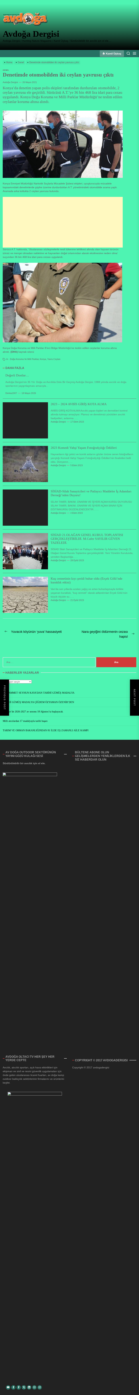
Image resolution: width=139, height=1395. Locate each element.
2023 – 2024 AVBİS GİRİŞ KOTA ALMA (79, 404)
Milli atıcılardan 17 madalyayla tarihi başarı (25, 721)
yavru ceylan (53, 359)
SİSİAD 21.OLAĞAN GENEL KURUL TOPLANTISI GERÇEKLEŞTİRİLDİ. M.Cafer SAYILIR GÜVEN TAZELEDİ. (87, 539)
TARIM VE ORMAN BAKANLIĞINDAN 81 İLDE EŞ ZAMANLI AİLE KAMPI (46, 730)
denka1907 (11, 393)
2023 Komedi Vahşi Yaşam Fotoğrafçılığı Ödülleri (84, 447)
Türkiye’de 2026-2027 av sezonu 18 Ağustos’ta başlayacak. (33, 711)
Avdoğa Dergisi (31, 34)
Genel (6, 70)
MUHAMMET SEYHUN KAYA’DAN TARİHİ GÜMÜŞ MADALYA (38, 692)
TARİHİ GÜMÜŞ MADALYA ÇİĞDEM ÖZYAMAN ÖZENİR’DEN (38, 702)
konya (43, 359)
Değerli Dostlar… (17, 375)
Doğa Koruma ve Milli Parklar (24, 359)
